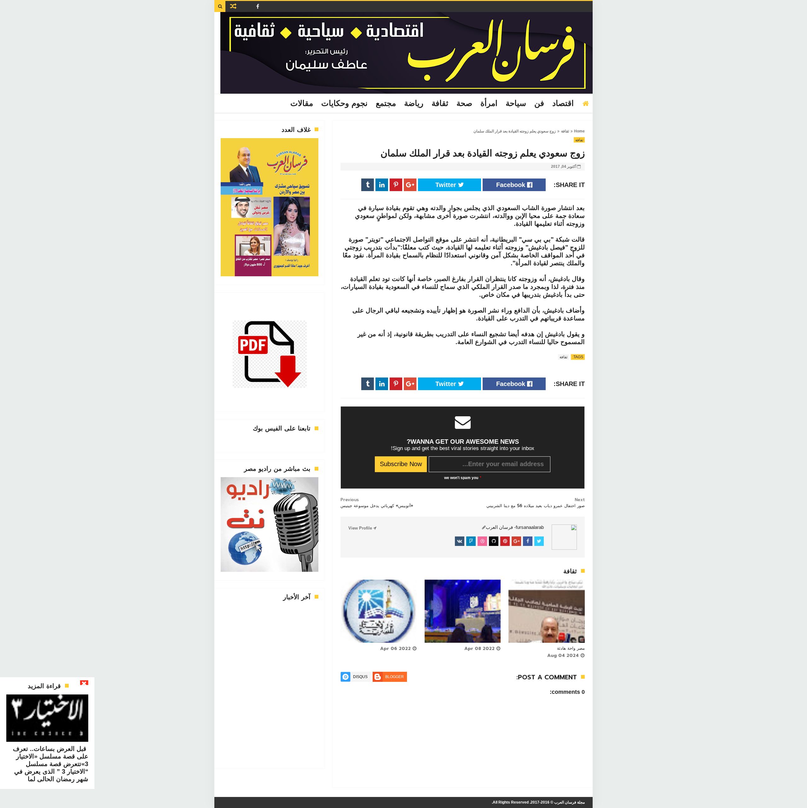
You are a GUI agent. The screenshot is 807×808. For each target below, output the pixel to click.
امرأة (488, 103)
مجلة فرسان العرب (569, 802)
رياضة (413, 103)
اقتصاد (563, 103)
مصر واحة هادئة (571, 648)
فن (539, 103)
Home (579, 131)
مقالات (301, 103)
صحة (464, 103)
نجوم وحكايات (344, 103)
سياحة (516, 103)
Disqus (360, 677)
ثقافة (440, 103)
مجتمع (386, 103)
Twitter (446, 184)
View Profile (360, 528)
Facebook (511, 184)
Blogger (394, 677)
